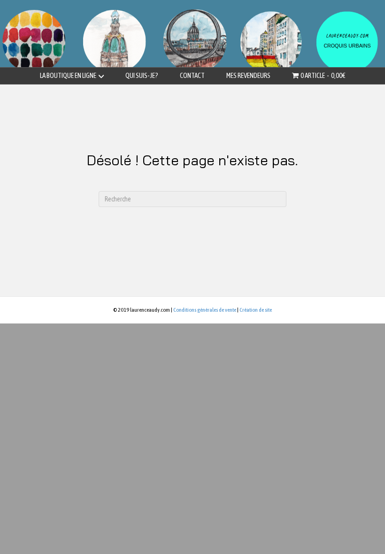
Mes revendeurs (248, 75)
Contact (192, 75)
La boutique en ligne (68, 75)
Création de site (255, 310)
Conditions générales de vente (204, 310)
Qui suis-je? (141, 75)
